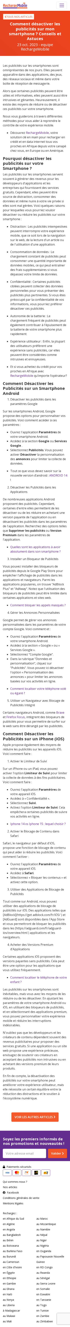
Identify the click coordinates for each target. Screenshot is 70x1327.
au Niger (41, 1240)
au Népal (41, 1235)
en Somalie (43, 1289)
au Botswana (11, 1245)
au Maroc (42, 1218)
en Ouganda (43, 1251)
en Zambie (42, 1316)
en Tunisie (42, 1310)
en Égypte (9, 1272)
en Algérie (9, 1224)
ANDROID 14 (58, 475)
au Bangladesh (12, 1235)
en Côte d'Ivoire (12, 1267)
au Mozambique (46, 1224)
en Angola (9, 1229)
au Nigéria (42, 1245)
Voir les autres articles (34, 1117)
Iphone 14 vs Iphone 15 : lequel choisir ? (38, 824)
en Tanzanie (43, 1299)
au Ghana (8, 1289)
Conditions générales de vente (21, 1198)
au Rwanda (43, 1272)
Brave (60, 712)
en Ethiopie (9, 1278)
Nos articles (10, 1187)
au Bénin (8, 1240)
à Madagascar (11, 1310)
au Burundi (9, 1256)
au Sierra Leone (45, 1283)
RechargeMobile (37, 133)
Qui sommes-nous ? (15, 1181)
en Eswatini (43, 1294)
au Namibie (43, 1229)
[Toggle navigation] (62, 5)
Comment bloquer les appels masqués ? (38, 605)
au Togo (41, 1305)
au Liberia (9, 1305)
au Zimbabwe (44, 1321)
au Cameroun (11, 1262)
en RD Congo (44, 1267)
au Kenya (8, 1299)
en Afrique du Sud (13, 1218)
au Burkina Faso (12, 1251)
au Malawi (9, 1316)
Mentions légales (13, 1203)
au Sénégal (43, 1278)
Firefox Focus (15, 717)
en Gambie (9, 1283)
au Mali (7, 1321)
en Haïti (7, 1294)
